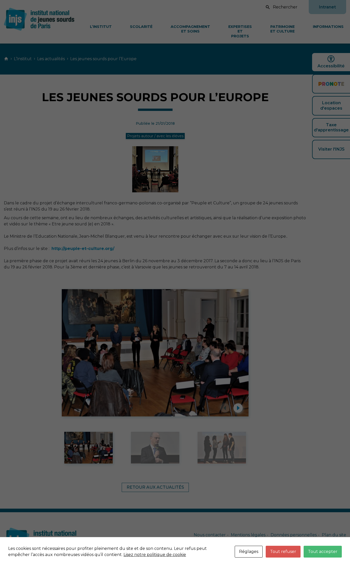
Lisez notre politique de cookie (154, 554)
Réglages (248, 551)
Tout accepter (322, 551)
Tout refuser (283, 551)
